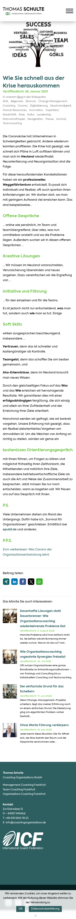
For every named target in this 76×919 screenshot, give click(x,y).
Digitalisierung (39, 106)
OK (21, 909)
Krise (22, 114)
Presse (50, 119)
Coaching (9, 106)
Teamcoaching (12, 123)
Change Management (52, 101)
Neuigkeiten (35, 119)
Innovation (36, 110)
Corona (22, 106)
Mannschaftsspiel (14, 119)
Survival (61, 119)
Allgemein (17, 101)
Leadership (44, 114)
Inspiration (52, 110)
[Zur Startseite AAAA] (23, 11)
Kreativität (9, 114)
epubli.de (10, 529)
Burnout (31, 101)
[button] (6, 581)
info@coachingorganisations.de (26, 822)
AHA (5, 101)
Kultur (30, 114)
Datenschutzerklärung (45, 909)
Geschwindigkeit (60, 106)
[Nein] (35, 916)
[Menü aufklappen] (69, 11)
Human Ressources (15, 110)
